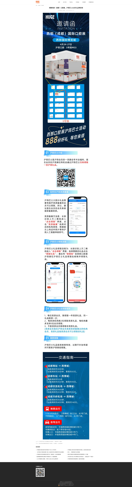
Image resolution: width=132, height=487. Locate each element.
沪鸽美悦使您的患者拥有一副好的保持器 (76, 458)
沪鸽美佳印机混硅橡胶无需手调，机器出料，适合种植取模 (49, 454)
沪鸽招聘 (84, 2)
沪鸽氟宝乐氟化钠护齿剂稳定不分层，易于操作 (46, 449)
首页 (59, 2)
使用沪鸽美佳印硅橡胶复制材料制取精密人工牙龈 (78, 454)
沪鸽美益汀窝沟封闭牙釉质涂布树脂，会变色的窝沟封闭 (79, 449)
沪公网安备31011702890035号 (64, 485)
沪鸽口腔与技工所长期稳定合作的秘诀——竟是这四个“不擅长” (50, 441)
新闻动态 (60, 10)
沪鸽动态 (77, 2)
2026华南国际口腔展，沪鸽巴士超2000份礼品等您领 (47, 458)
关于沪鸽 (64, 2)
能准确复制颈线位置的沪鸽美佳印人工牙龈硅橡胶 (47, 456)
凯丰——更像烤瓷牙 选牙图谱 (74, 452)
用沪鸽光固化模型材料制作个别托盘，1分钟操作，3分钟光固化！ (51, 443)
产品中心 (71, 2)
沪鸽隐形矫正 (91, 2)
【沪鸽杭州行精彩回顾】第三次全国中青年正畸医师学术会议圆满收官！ (51, 452)
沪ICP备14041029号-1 (71, 485)
